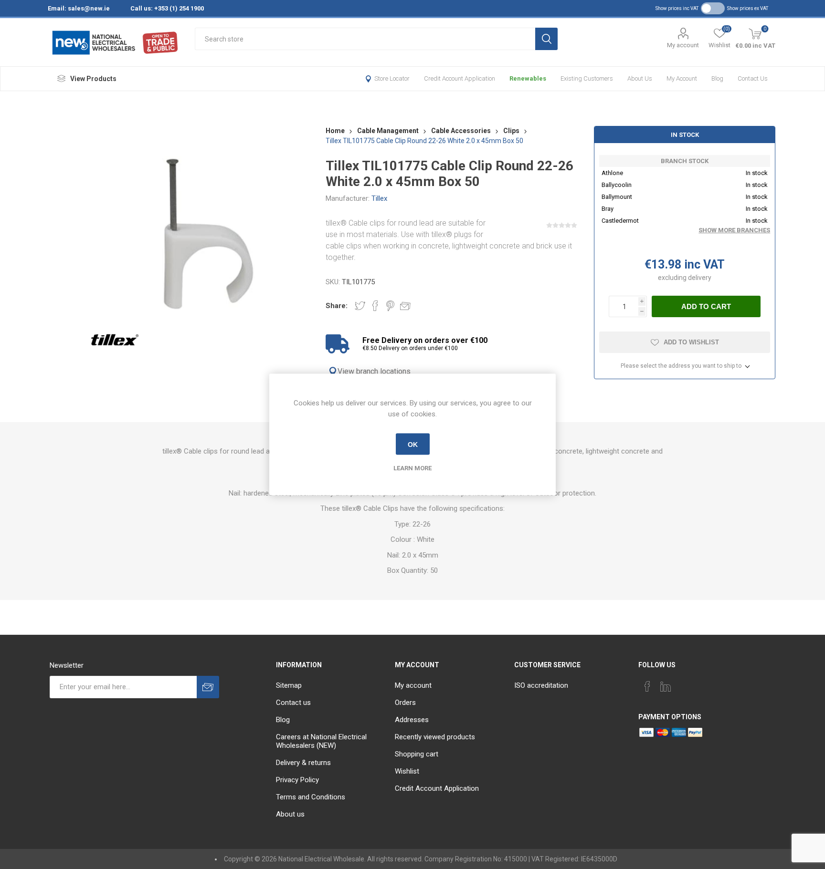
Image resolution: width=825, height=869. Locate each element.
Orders (405, 702)
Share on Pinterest (390, 305)
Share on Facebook (375, 305)
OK (413, 444)
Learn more (412, 468)
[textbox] (365, 39)
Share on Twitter (360, 305)
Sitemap (289, 685)
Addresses (412, 719)
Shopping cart (416, 754)
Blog (717, 78)
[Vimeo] (665, 686)
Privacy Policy (297, 780)
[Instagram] (683, 683)
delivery (699, 277)
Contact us (753, 78)
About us (639, 78)
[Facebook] (647, 686)
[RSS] (701, 683)
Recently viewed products (435, 737)
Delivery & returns (303, 762)
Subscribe (208, 687)
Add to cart (706, 306)
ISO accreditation (541, 685)
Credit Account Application (459, 78)
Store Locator (392, 78)
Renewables (527, 78)
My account (683, 45)
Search (546, 39)
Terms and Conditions (310, 797)
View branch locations (374, 371)
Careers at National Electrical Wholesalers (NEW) (321, 741)
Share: (337, 305)
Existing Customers (587, 78)
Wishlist (407, 771)
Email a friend (405, 305)
